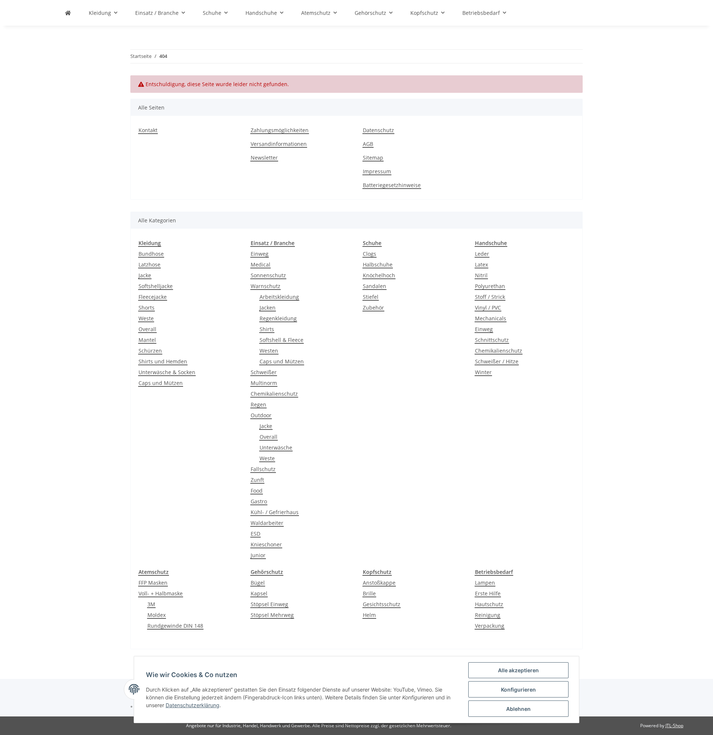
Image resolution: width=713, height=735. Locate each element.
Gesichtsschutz (381, 604)
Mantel (147, 339)
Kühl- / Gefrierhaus (275, 512)
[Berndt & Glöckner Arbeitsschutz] (68, 13)
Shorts (146, 307)
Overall (147, 329)
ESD (255, 533)
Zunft (257, 479)
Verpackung (489, 625)
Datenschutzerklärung (192, 705)
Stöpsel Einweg (269, 604)
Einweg (259, 253)
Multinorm (264, 382)
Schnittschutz (492, 339)
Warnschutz (265, 286)
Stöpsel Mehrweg (272, 614)
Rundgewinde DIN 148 (175, 625)
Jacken (268, 307)
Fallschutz (263, 469)
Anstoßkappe (379, 582)
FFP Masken (153, 582)
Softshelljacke (156, 286)
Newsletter (264, 157)
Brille (369, 593)
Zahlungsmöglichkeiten (280, 130)
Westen (269, 350)
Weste (146, 318)
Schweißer (264, 372)
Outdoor (261, 415)
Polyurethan (490, 286)
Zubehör (373, 307)
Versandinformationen (279, 143)
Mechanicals (490, 318)
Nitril (481, 275)
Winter (483, 372)
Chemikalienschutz (274, 393)
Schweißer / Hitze (496, 361)
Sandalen (374, 286)
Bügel (258, 582)
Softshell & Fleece (281, 339)
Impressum (377, 171)
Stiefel (370, 296)
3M (151, 604)
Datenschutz (378, 130)
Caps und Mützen (161, 382)
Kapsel (259, 593)
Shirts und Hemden (163, 361)
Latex (481, 264)
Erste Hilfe (488, 593)
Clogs (369, 253)
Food (257, 490)
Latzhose (149, 264)
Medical (260, 264)
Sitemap (373, 157)
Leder (482, 253)
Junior (258, 555)
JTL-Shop (674, 725)
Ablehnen (518, 709)
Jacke (145, 275)
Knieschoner (266, 544)
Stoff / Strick (490, 296)
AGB (368, 143)
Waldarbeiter (267, 522)
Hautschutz (489, 604)
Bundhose (151, 253)
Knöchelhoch (379, 275)
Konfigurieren (518, 689)
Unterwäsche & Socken (167, 372)
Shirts (267, 329)
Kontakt (148, 130)
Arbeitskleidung (279, 296)
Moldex (156, 614)
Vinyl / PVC (488, 307)
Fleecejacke (153, 296)
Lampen (485, 582)
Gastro (259, 501)
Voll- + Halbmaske (161, 593)
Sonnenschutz (268, 275)
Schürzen (150, 350)
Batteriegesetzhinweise (392, 185)
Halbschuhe (378, 264)
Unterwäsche (276, 447)
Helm (369, 614)
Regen (258, 404)
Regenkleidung (278, 318)
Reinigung (487, 614)
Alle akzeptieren (518, 670)
